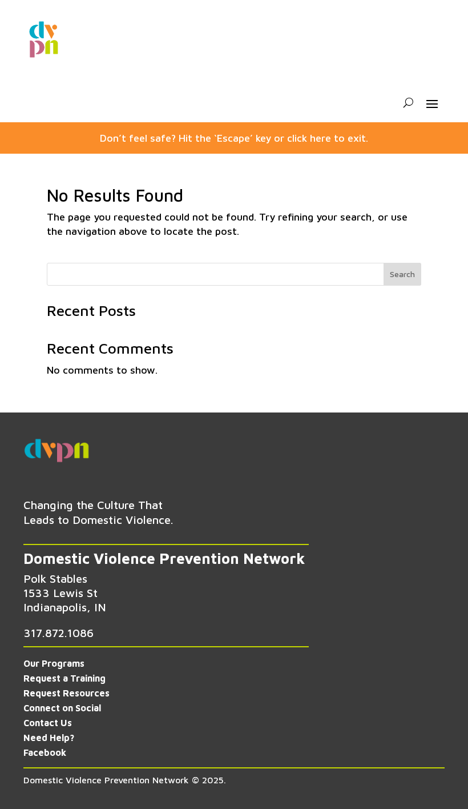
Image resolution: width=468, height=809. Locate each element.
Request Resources (66, 693)
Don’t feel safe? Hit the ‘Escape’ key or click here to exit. (234, 138)
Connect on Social (62, 708)
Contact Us (47, 723)
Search (402, 274)
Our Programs (53, 663)
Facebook (44, 752)
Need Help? (48, 737)
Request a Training (64, 678)
